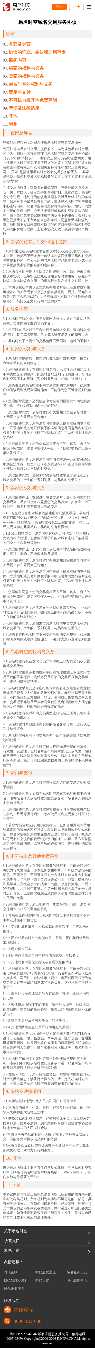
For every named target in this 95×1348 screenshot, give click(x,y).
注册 (76, 6)
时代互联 (11, 1272)
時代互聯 (42, 1280)
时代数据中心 (77, 1280)
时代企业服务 (14, 1289)
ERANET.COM (15, 1280)
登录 (59, 6)
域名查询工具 (77, 1272)
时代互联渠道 (45, 1272)
